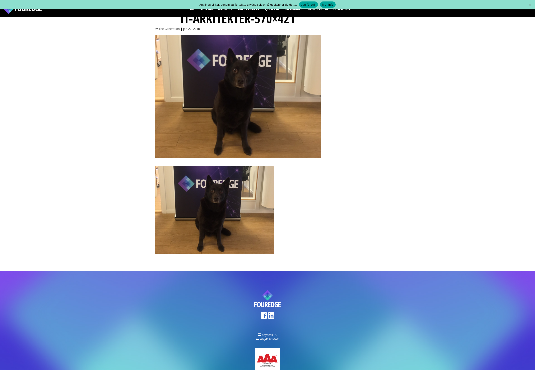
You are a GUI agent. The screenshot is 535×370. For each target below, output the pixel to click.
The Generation (169, 29)
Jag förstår (308, 4)
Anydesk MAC (269, 339)
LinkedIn (271, 316)
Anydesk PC (269, 335)
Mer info (328, 4)
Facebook (264, 316)
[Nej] (530, 5)
